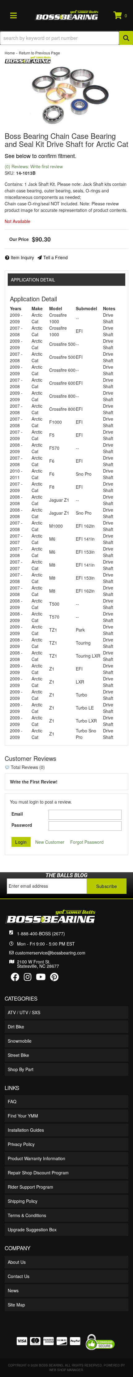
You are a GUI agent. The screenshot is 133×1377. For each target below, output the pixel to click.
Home (10, 52)
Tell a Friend (55, 257)
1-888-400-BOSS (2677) (41, 933)
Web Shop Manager (66, 1370)
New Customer (49, 842)
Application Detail (33, 280)
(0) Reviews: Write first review (34, 166)
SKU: (10, 173)
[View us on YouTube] (41, 978)
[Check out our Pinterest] (54, 978)
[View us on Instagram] (28, 978)
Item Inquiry (22, 257)
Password (21, 825)
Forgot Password (87, 842)
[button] (66, 38)
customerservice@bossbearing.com (50, 952)
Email (17, 814)
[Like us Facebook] (15, 978)
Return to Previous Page (39, 52)
